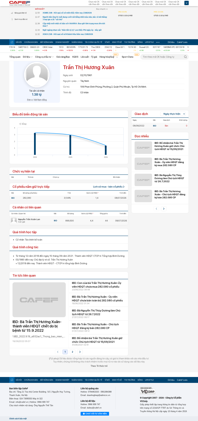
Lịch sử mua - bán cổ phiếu (108, 186)
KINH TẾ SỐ (117, 42)
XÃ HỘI (19, 42)
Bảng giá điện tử (21, 13)
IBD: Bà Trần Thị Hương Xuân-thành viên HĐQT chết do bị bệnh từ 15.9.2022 (37, 326)
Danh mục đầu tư (21, 19)
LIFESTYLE (149, 42)
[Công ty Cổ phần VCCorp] (147, 393)
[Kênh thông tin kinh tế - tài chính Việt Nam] (19, 3)
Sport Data (127, 57)
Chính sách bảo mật (18, 418)
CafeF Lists (182, 42)
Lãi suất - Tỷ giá (89, 57)
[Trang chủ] (12, 42)
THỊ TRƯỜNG (129, 42)
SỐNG (140, 42)
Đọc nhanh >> (102, 9)
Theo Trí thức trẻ (99, 366)
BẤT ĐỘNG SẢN (46, 42)
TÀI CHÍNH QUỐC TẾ (93, 42)
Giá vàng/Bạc (63, 57)
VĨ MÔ (107, 42)
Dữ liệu (171, 42)
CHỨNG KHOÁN (31, 42)
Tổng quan (14, 57)
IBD (13, 198)
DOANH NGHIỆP (62, 42)
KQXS (75, 57)
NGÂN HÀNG (77, 42)
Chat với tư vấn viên (96, 414)
